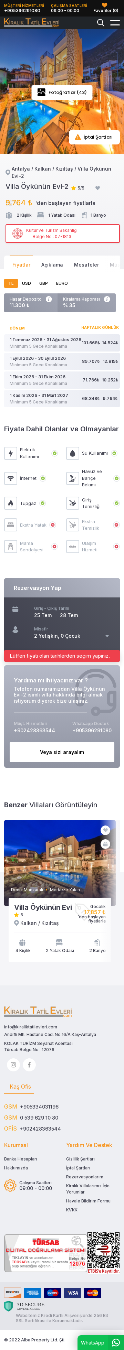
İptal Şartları (78, 1167)
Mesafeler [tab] (86, 265)
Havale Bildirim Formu (88, 1200)
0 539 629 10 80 (39, 1118)
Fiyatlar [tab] (21, 265)
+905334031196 (39, 1107)
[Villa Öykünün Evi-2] (31, 23)
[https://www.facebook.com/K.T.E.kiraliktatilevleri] (29, 1064)
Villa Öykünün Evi (43, 907)
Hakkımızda (16, 1167)
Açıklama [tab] (52, 265)
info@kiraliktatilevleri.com (30, 1026)
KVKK (72, 1209)
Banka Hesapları (20, 1159)
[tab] (19, 1087)
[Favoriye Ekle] (97, 188)
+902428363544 (40, 1129)
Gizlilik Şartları (80, 1159)
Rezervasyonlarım (84, 1176)
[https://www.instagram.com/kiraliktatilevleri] (13, 1064)
